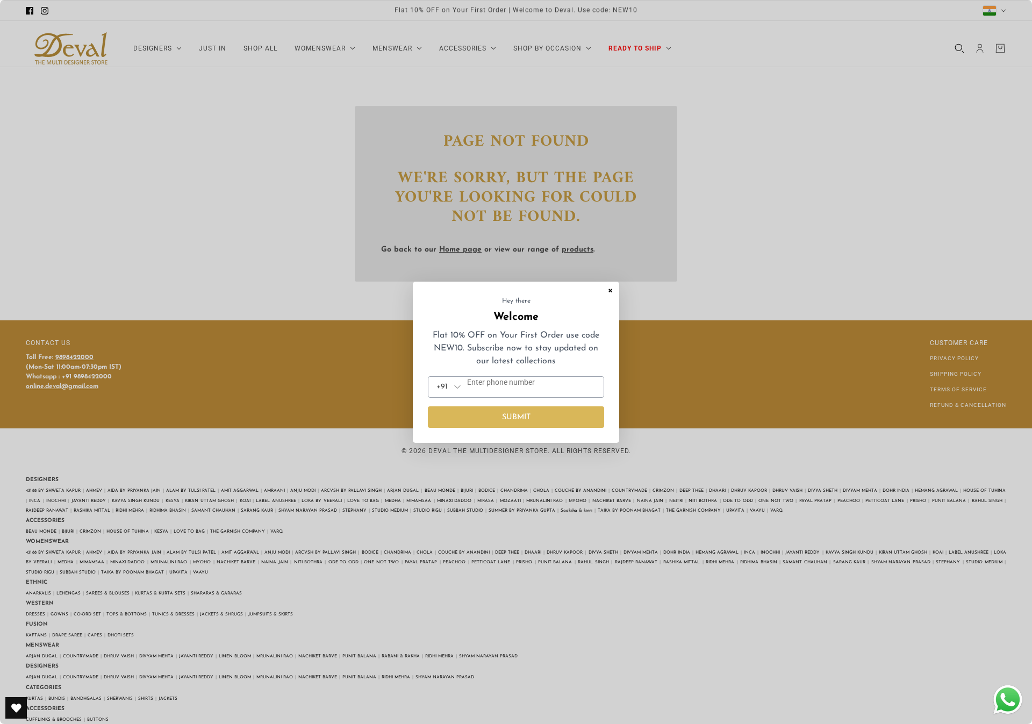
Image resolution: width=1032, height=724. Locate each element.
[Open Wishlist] (16, 708)
